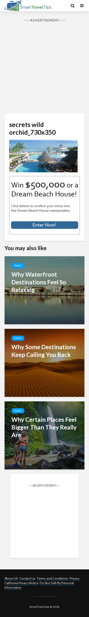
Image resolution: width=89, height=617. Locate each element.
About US (11, 578)
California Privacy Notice (21, 583)
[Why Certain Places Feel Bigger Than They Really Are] (44, 435)
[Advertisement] (44, 67)
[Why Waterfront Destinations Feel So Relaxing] (44, 290)
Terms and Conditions (52, 578)
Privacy (74, 578)
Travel (18, 265)
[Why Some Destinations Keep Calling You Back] (44, 362)
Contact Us (27, 578)
